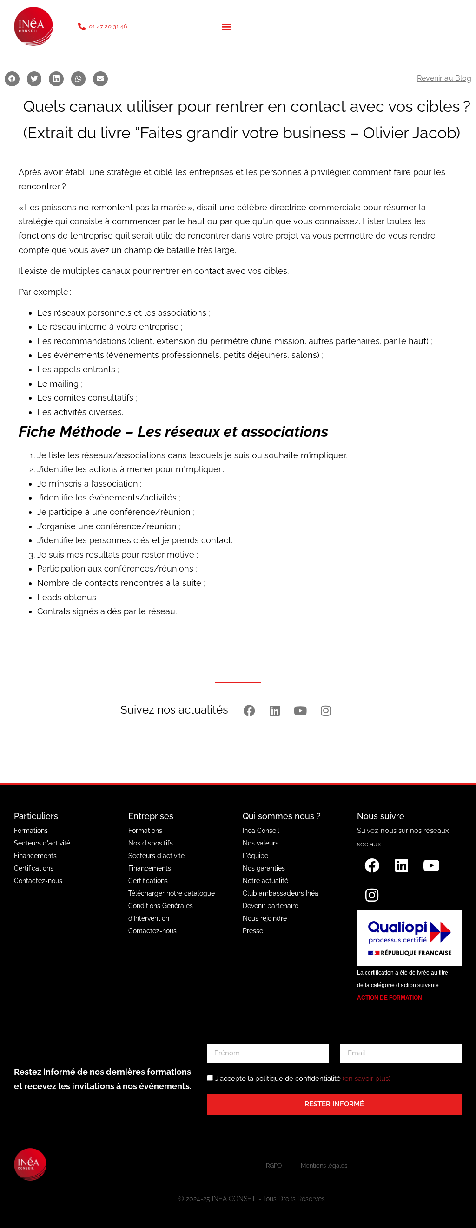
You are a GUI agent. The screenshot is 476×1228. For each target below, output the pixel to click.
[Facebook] (249, 710)
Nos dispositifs (150, 843)
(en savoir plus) (366, 1078)
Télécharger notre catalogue (171, 893)
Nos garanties (264, 868)
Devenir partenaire (270, 906)
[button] (226, 26)
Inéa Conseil (261, 830)
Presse (253, 931)
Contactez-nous (38, 880)
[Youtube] (300, 710)
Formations (31, 830)
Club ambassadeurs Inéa (280, 893)
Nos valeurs (260, 843)
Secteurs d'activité (42, 843)
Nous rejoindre (265, 918)
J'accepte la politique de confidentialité (302, 1078)
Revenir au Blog (444, 78)
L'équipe (255, 855)
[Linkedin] (274, 710)
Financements (35, 855)
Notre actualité (265, 880)
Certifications (33, 868)
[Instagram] (325, 710)
